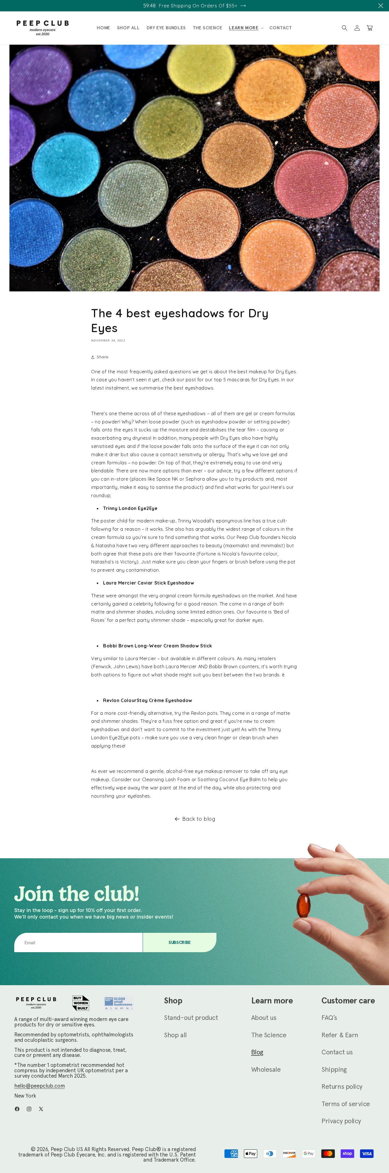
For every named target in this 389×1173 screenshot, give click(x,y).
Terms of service (346, 1104)
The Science (268, 1035)
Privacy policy (341, 1121)
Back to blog (198, 819)
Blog (257, 1052)
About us (264, 1018)
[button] (380, 5)
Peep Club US (67, 1149)
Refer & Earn (340, 1035)
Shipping (334, 1069)
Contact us (337, 1052)
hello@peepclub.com (39, 1086)
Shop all (175, 1035)
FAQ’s (329, 1018)
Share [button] (102, 356)
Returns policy (342, 1086)
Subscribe (180, 942)
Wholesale (266, 1069)
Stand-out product (191, 1018)
